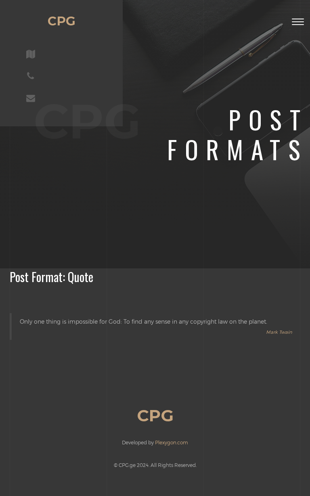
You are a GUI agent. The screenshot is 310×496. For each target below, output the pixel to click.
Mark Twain (279, 332)
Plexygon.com (171, 442)
